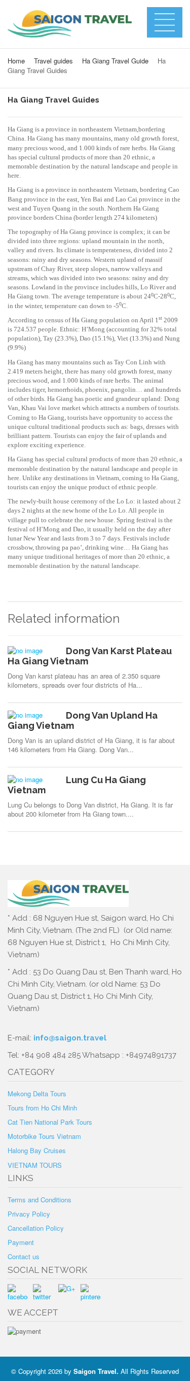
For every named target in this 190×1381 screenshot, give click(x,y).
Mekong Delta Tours (37, 1093)
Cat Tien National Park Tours (50, 1122)
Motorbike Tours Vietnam (44, 1136)
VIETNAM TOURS (35, 1165)
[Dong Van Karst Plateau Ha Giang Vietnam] (33, 650)
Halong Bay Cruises (37, 1150)
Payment (21, 1242)
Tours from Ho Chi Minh (42, 1108)
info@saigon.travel (68, 1037)
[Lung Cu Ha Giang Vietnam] (33, 779)
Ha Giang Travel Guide (115, 60)
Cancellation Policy (36, 1228)
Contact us (24, 1256)
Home (16, 60)
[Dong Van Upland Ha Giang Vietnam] (33, 715)
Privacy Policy (29, 1214)
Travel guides (53, 60)
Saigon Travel (95, 1371)
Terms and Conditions (39, 1199)
